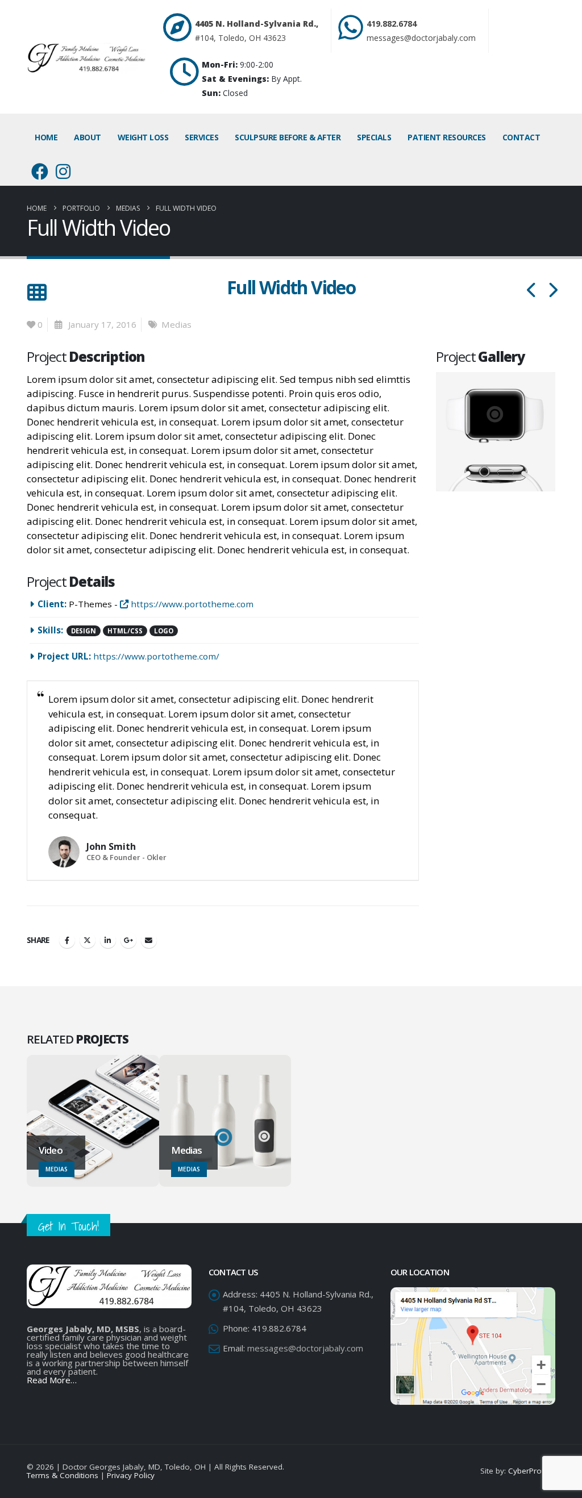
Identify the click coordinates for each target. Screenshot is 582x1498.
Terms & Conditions (62, 1475)
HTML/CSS (125, 631)
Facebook (67, 940)
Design (83, 631)
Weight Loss (143, 137)
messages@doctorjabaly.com (421, 37)
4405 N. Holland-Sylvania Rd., (256, 23)
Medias (176, 324)
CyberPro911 (531, 1471)
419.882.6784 (392, 23)
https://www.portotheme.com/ (156, 656)
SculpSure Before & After (287, 137)
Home (46, 137)
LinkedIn (108, 940)
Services (201, 137)
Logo (163, 631)
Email (149, 940)
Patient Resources (447, 137)
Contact (521, 137)
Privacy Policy (131, 1475)
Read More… (52, 1380)
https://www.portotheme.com (190, 604)
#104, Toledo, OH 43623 (240, 37)
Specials (374, 137)
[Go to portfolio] (497, 430)
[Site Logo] (86, 58)
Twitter (87, 940)
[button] (37, 292)
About (87, 137)
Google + (128, 940)
